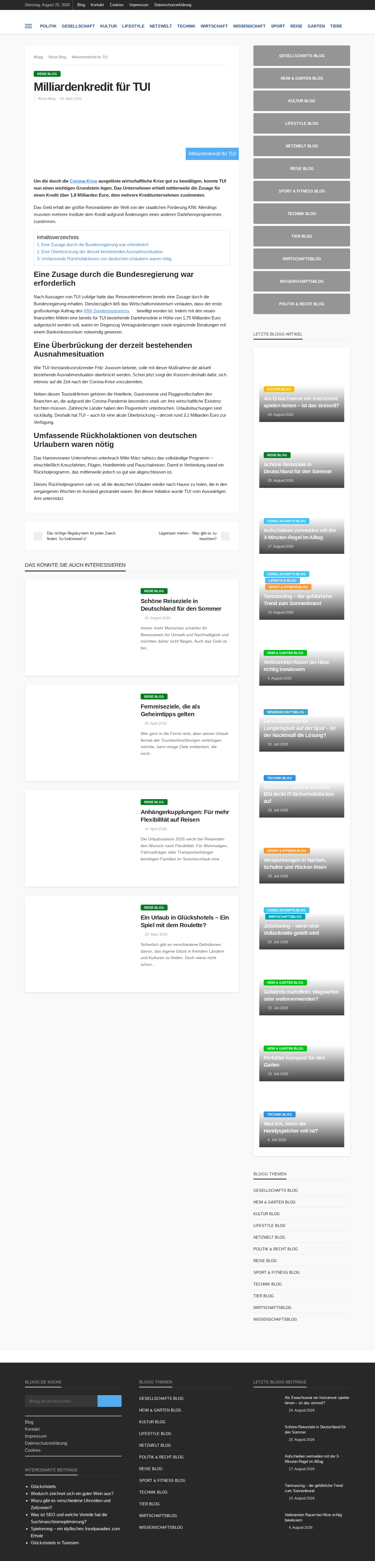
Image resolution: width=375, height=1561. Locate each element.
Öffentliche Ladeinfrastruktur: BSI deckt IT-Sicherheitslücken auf (299, 794)
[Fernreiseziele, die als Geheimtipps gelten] (78, 733)
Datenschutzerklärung (172, 5)
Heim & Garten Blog (285, 653)
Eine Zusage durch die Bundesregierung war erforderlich (95, 244)
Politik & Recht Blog (275, 1249)
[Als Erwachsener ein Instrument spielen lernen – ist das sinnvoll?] (266, 1405)
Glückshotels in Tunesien (55, 1542)
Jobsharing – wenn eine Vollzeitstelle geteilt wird (291, 929)
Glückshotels (43, 1486)
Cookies (117, 5)
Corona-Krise (83, 180)
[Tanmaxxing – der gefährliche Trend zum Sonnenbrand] (266, 1493)
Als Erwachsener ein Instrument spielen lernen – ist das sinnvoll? (301, 402)
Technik (186, 26)
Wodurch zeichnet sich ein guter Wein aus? (72, 1493)
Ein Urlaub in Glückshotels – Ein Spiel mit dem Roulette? (185, 921)
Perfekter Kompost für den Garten (294, 1061)
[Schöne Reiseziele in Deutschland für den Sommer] (78, 627)
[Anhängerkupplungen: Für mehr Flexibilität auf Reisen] (78, 838)
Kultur (108, 26)
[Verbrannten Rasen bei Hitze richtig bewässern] (266, 1522)
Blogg (38, 57)
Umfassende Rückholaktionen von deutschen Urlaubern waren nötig (106, 258)
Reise (296, 26)
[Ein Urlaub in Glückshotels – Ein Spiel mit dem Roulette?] (78, 944)
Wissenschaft (249, 26)
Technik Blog (279, 778)
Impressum (139, 5)
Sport (278, 26)
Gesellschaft (78, 26)
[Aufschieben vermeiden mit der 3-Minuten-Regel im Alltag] (266, 1464)
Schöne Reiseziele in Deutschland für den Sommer (181, 604)
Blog (81, 5)
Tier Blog (263, 1296)
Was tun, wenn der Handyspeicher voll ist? (291, 1127)
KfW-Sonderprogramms (106, 310)
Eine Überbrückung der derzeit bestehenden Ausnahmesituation (102, 251)
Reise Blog (47, 74)
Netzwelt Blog (269, 1237)
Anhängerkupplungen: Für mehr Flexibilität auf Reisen (185, 815)
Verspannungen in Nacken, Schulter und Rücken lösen (295, 863)
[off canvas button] (28, 26)
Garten (316, 26)
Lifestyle (133, 26)
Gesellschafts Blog (286, 521)
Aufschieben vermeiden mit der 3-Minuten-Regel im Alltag (300, 533)
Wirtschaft (214, 26)
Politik (48, 26)
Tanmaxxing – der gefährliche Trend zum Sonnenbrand (298, 599)
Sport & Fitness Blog (288, 587)
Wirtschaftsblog (285, 916)
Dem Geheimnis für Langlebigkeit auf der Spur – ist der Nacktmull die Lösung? (299, 728)
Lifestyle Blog (282, 580)
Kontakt (97, 5)
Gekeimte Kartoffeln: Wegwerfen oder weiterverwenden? (301, 995)
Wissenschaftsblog (285, 712)
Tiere (336, 26)
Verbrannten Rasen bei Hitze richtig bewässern (296, 665)
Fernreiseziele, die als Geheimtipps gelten (170, 710)
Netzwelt (161, 26)
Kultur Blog (279, 389)
